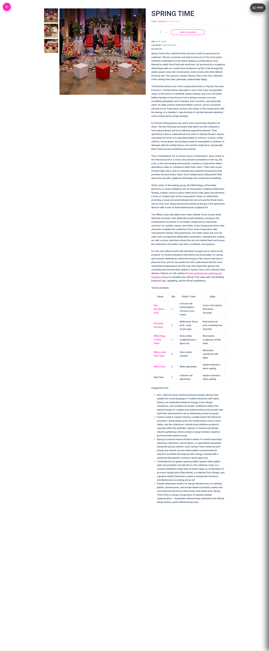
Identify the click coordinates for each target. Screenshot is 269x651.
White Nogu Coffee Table (160, 340)
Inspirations (169, 45)
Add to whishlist (188, 32)
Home (153, 22)
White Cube (159, 366)
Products (162, 22)
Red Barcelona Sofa (159, 309)
